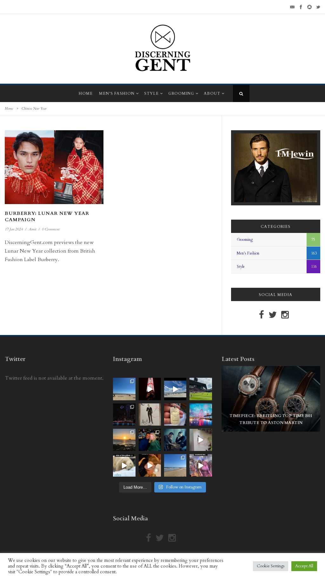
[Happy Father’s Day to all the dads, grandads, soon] (175, 414)
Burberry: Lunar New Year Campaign (47, 216)
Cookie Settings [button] (270, 566)
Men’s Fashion (117, 93)
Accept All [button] (304, 566)
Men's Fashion (248, 253)
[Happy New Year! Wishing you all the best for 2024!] (124, 414)
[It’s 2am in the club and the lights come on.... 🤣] (200, 440)
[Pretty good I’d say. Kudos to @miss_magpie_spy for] (150, 414)
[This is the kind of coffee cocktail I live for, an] (150, 465)
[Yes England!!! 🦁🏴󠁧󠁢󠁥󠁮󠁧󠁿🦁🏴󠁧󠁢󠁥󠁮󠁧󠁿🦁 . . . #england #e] (150, 389)
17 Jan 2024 (14, 229)
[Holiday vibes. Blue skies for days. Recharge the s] (124, 389)
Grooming (181, 93)
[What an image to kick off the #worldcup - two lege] (175, 440)
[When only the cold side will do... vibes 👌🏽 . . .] (124, 465)
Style (151, 93)
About (212, 93)
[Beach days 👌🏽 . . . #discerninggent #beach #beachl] (175, 389)
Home (86, 93)
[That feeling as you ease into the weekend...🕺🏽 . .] (200, 465)
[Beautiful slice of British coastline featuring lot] (175, 465)
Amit (32, 229)
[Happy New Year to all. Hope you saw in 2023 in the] (200, 414)
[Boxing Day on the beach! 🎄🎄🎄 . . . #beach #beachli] (124, 440)
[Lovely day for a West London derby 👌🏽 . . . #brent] (200, 389)
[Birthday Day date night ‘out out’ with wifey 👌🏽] (150, 440)
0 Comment (50, 229)
